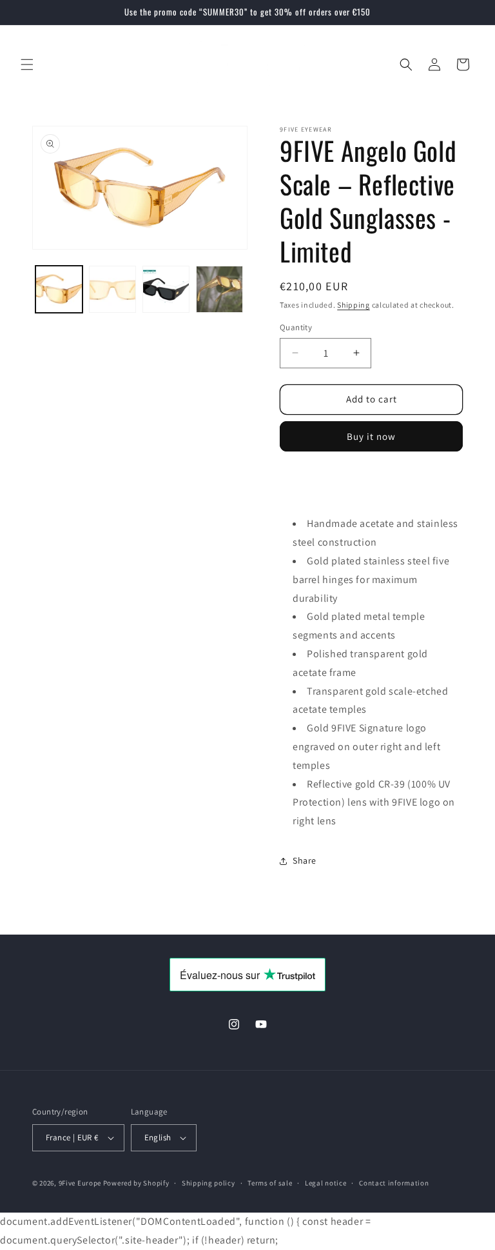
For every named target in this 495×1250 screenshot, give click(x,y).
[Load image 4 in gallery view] (219, 289)
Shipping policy (208, 1182)
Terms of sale (270, 1182)
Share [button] (304, 860)
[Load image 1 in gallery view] (58, 289)
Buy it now (371, 436)
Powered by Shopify (136, 1182)
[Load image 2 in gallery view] (112, 289)
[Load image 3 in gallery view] (165, 289)
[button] (27, 64)
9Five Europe (80, 1182)
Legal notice (325, 1182)
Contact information (394, 1182)
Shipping (353, 305)
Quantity (296, 327)
